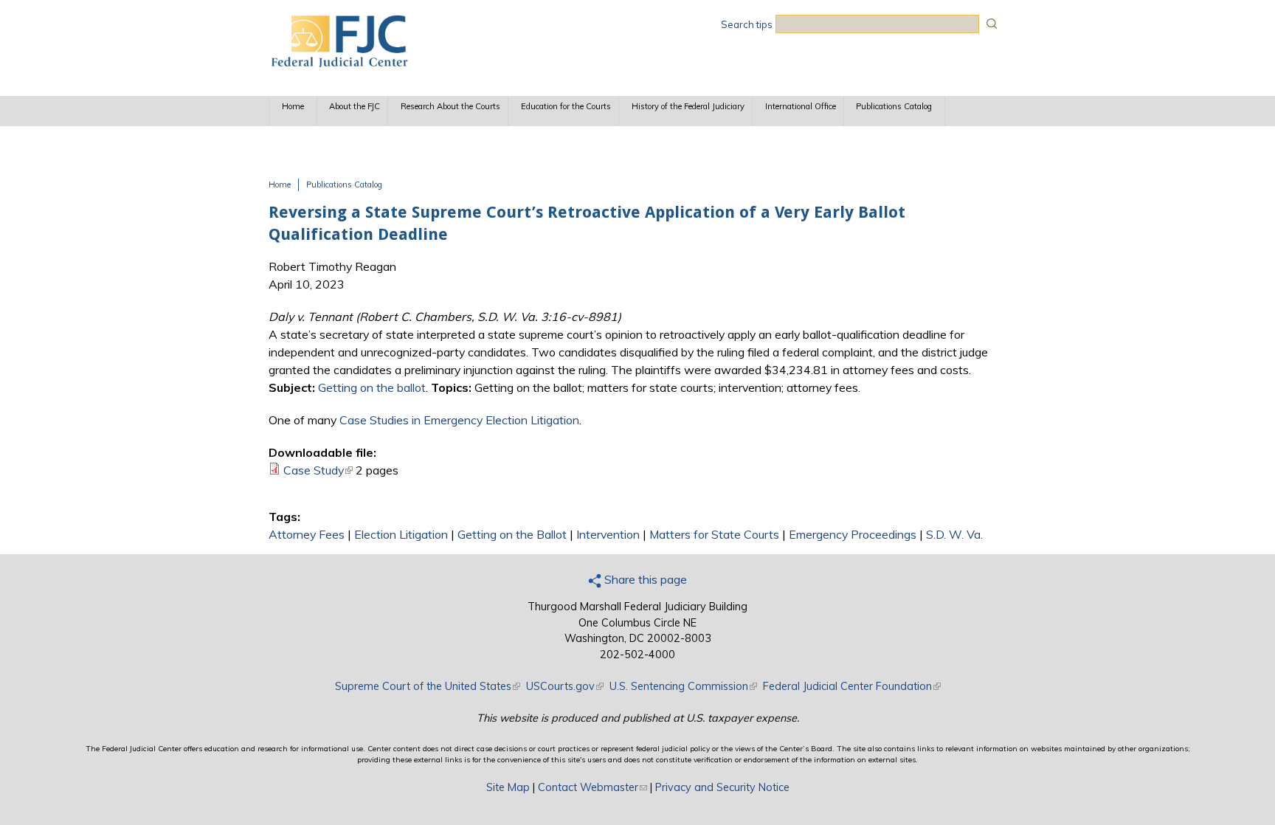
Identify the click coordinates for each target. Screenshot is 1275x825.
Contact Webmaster (592, 787)
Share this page (644, 579)
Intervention (608, 534)
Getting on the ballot (372, 387)
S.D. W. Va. (954, 534)
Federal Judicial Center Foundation (852, 686)
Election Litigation (401, 534)
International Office (800, 106)
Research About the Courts (450, 106)
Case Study (318, 470)
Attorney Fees (307, 534)
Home (293, 106)
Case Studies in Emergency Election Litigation (459, 419)
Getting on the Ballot (512, 534)
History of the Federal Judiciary (688, 106)
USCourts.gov (565, 686)
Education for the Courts (566, 106)
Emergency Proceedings (852, 534)
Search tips (747, 24)
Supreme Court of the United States (427, 686)
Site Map (508, 787)
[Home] (339, 62)
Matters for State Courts (714, 534)
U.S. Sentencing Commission (683, 686)
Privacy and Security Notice (722, 787)
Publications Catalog (894, 106)
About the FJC (354, 106)
